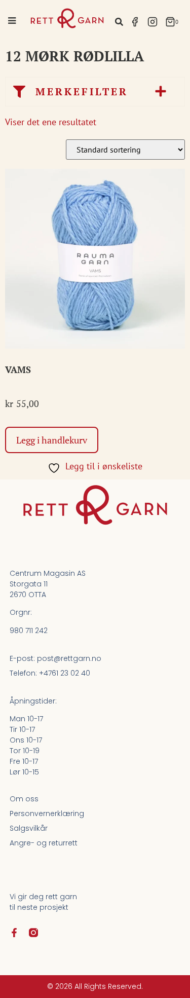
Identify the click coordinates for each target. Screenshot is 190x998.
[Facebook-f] (14, 932)
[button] (119, 21)
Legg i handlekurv (51, 440)
